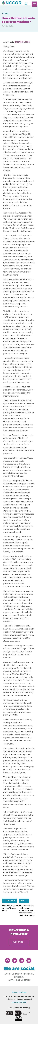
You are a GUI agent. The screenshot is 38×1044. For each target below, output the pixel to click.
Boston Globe (22, 42)
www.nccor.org (19, 1002)
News (5, 13)
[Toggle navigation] (34, 4)
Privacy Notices (19, 992)
